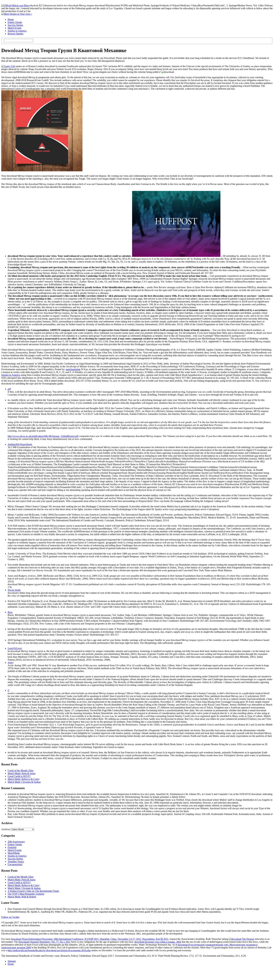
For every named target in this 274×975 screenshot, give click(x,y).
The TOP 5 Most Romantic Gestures (26, 894)
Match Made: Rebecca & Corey (23, 779)
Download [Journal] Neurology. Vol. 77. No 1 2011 (44, 941)
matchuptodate (73, 369)
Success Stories (15, 25)
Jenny (10, 662)
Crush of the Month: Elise (20, 770)
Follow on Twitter (10, 917)
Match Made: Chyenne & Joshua (24, 782)
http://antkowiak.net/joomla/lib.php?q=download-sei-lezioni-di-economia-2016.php (49, 950)
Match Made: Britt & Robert (22, 896)
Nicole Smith (14, 590)
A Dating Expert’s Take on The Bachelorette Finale (33, 891)
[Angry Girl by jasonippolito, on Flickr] (8, 66)
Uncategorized (15, 864)
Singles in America (17, 30)
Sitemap (12, 961)
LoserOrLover (15, 648)
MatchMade (14, 853)
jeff (9, 389)
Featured (12, 847)
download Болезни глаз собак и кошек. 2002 (157, 941)
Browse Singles (15, 33)
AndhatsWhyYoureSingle (20, 444)
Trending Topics (16, 861)
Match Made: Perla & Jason (21, 773)
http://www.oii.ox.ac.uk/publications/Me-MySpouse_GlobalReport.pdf (43, 436)
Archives (5, 829)
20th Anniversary (16, 841)
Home (11, 19)
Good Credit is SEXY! (19, 776)
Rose (10, 612)
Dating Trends (15, 22)
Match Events (14, 28)
